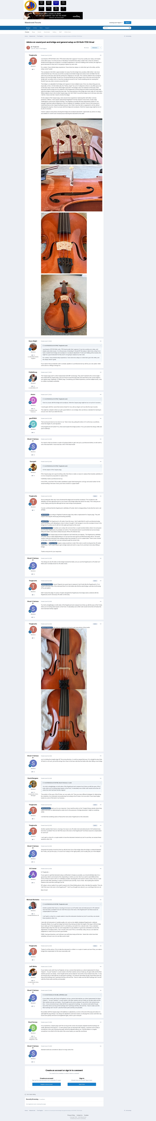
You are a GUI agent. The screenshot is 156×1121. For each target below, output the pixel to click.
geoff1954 (33, 418)
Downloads (47, 32)
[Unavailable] (64, 658)
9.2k (34, 1036)
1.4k (34, 355)
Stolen (41, 7)
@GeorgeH (44, 534)
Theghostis (36, 46)
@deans (44, 543)
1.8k (34, 980)
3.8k (34, 408)
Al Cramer (32, 868)
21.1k (33, 792)
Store (41, 28)
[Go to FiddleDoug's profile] (33, 378)
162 (34, 432)
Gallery (54, 32)
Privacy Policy (71, 1115)
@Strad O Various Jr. (47, 528)
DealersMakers (49, 2)
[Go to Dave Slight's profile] (33, 346)
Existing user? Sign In (116, 22)
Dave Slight (33, 341)
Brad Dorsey (32, 1022)
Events (39, 32)
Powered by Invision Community (78, 1118)
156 (34, 882)
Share (87, 47)
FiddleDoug (33, 372)
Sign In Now (82, 1084)
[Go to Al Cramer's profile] (33, 874)
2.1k (34, 913)
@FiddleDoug (45, 514)
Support (47, 28)
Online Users (67, 32)
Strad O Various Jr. (33, 440)
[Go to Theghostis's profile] (28, 47)
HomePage (41, 2)
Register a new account (46, 1084)
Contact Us (79, 1115)
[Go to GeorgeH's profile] (33, 467)
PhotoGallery (56, 8)
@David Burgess (46, 808)
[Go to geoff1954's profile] (33, 424)
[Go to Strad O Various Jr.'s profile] (33, 446)
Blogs (33, 32)
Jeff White (33, 966)
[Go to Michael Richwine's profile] (33, 905)
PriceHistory (63, 2)
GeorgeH (33, 461)
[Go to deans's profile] (33, 400)
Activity (35, 28)
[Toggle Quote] (43, 345)
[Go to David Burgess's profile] (33, 784)
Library (48, 7)
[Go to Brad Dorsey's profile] (33, 1027)
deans (33, 394)
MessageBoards (56, 2)
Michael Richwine (33, 899)
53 (34, 69)
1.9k (34, 455)
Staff (60, 32)
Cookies (86, 1115)
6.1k (34, 475)
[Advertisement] (111, 63)
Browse (28, 28)
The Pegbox (43, 48)
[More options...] (100, 55)
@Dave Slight (53, 543)
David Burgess (33, 778)
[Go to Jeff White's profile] (33, 972)
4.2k (34, 386)
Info (63, 7)
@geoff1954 (45, 521)
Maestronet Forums (33, 22)
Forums (27, 32)
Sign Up (128, 22)
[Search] (129, 28)
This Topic (122, 27)
